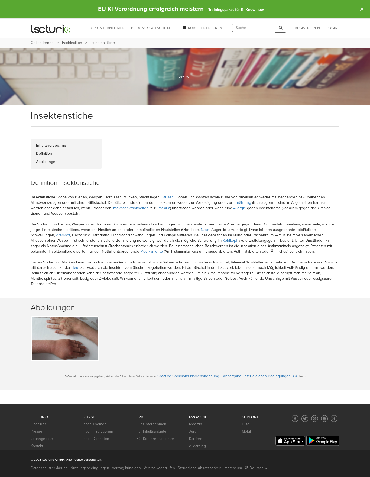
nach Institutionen (98, 431)
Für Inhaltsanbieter (152, 431)
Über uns (38, 424)
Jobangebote (42, 438)
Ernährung (242, 202)
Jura (192, 431)
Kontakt (37, 446)
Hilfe (245, 424)
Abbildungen (46, 161)
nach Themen (94, 424)
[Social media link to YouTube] (324, 418)
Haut (75, 267)
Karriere (195, 438)
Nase (205, 229)
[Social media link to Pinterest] (314, 418)
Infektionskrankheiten (130, 208)
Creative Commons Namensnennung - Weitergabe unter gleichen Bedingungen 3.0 (227, 376)
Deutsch (256, 468)
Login (331, 28)
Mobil (246, 431)
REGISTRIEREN (307, 28)
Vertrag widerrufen (159, 468)
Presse (36, 431)
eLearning (197, 446)
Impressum (232, 468)
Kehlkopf (230, 240)
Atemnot (63, 235)
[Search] (280, 28)
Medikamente (151, 251)
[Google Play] (322, 441)
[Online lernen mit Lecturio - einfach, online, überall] (51, 28)
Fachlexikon (72, 42)
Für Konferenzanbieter (155, 438)
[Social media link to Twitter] (304, 418)
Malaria (164, 208)
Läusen (167, 197)
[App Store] (290, 441)
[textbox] (253, 28)
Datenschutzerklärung (49, 468)
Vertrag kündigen (126, 468)
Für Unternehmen (151, 424)
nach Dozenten (96, 438)
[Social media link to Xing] (334, 418)
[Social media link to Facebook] (295, 418)
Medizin (195, 424)
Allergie (239, 208)
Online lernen (42, 42)
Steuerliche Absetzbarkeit (199, 468)
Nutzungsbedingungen (89, 468)
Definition (44, 153)
